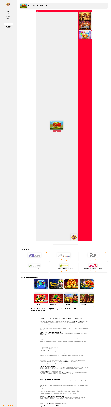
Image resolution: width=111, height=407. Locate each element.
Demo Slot (66, 361)
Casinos (7, 18)
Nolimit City (37, 290)
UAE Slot (33, 309)
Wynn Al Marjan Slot (81, 375)
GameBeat (52, 290)
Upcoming (8, 16)
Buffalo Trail (83, 304)
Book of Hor (68, 304)
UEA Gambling (51, 380)
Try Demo (85, 16)
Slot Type (7, 13)
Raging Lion (68, 290)
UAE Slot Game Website (77, 321)
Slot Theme (8, 14)
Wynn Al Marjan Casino (64, 372)
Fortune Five (37, 304)
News (7, 21)
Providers (7, 11)
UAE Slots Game (60, 355)
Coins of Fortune (38, 290)
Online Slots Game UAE (68, 309)
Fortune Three (53, 304)
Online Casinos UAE (43, 309)
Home (7, 7)
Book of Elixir (83, 290)
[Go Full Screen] (37, 11)
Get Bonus (34, 260)
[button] (56, 125)
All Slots (7, 9)
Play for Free (57, 131)
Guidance (7, 20)
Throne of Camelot (54, 290)
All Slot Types (55, 309)
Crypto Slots (50, 403)
